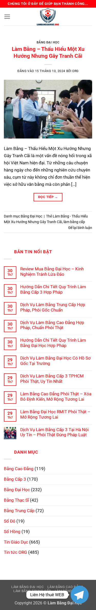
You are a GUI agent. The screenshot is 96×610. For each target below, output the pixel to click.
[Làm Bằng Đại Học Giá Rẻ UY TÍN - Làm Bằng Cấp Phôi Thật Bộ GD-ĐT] (48, 17)
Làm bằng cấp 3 (69, 591)
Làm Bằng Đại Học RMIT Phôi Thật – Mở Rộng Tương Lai (55, 414)
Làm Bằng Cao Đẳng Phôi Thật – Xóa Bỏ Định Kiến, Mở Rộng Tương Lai (55, 396)
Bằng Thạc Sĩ (16, 500)
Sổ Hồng (12, 531)
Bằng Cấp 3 (15, 479)
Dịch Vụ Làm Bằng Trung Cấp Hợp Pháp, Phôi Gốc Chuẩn (52, 307)
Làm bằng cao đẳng (65, 587)
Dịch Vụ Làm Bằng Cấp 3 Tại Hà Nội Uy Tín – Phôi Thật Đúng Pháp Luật (54, 432)
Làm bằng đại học (27, 587)
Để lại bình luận (80, 228)
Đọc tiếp (48, 197)
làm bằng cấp (74, 222)
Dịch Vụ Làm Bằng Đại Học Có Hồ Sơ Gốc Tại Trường (55, 360)
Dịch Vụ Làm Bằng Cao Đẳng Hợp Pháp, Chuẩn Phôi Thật (52, 325)
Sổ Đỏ (9, 521)
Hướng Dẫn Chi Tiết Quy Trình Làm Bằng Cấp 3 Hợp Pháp (53, 289)
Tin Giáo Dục (16, 542)
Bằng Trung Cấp (19, 510)
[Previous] (12, 38)
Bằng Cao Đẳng (19, 468)
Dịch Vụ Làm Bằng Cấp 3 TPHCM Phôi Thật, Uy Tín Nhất (52, 378)
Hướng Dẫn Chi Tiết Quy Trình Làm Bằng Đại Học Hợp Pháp (53, 343)
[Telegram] (80, 595)
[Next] (84, 38)
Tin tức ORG (15, 552)
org (75, 71)
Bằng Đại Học (48, 42)
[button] (7, 16)
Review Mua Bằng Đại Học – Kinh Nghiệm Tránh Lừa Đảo (52, 271)
